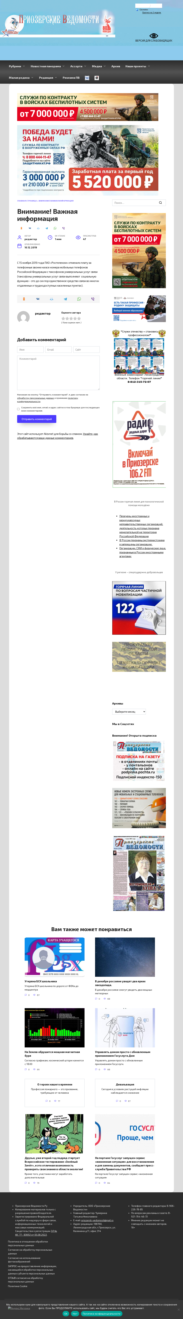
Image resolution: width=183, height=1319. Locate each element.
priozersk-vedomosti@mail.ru (97, 1220)
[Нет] (178, 1309)
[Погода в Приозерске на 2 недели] (151, 12)
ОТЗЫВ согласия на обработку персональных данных (25, 1280)
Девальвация (125, 1084)
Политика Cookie (17, 1286)
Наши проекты (135, 66)
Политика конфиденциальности (102, 1313)
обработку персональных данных (35, 397)
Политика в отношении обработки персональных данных (28, 1243)
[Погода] (142, 9)
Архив (116, 66)
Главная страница (27, 201)
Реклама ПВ (71, 77)
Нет (75, 1313)
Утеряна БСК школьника (41, 981)
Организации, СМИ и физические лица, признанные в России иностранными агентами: (142, 552)
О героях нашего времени (54, 1084)
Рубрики (15, 66)
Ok (66, 1313)
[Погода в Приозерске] (149, 6)
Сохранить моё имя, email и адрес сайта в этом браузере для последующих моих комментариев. (60, 409)
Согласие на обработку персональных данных (30, 1251)
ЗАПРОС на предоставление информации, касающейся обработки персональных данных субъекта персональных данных (32, 1270)
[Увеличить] (161, 300)
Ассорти (76, 66)
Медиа (97, 66)
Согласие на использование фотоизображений (24, 1260)
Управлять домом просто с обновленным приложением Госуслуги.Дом (122, 1053)
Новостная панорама (46, 66)
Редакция (46, 77)
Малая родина (19, 77)
